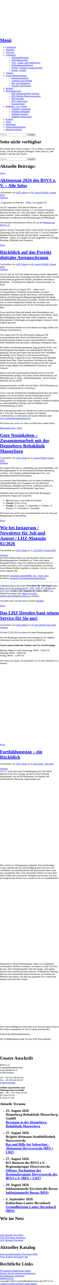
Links (8, 122)
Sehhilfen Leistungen (21, 109)
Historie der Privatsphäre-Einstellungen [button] (17, 1273)
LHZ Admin (21, 192)
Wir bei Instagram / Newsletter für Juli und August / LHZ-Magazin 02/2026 (23, 535)
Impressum (11, 124)
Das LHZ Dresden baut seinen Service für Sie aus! (29, 615)
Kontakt (9, 119)
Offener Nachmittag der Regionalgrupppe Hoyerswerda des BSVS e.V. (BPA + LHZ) (31, 1174)
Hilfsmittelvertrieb (19, 60)
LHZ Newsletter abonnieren (12, 1237)
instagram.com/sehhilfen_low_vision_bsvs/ (29, 575)
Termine (9, 73)
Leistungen (11, 55)
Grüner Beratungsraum (16, 75)
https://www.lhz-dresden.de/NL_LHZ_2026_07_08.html (25, 588)
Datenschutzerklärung (15, 127)
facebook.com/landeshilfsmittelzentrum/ (28, 578)
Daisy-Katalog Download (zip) (14, 1257)
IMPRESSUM (6, 1278)
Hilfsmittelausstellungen (22, 65)
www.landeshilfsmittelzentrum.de (15, 418)
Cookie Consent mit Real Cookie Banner (18, 1283)
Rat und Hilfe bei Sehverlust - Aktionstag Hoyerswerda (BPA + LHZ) (30, 1148)
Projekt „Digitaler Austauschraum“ (27, 68)
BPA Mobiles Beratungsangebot (26, 96)
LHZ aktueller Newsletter (11, 1235)
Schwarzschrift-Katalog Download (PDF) (19, 1254)
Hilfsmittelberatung (20, 57)
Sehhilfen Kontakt (19, 114)
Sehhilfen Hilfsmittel (20, 111)
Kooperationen (18, 104)
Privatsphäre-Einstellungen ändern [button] (15, 1271)
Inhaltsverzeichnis (14, 129)
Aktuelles (10, 50)
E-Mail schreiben (7, 1083)
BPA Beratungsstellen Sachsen (25, 93)
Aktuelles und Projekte (21, 80)
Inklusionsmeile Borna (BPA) (27, 1192)
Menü (5, 40)
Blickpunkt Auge (13, 91)
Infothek (9, 88)
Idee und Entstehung (20, 83)
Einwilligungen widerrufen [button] (12, 1276)
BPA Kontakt (17, 98)
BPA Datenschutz (19, 101)
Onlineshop (11, 47)
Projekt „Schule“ (19, 70)
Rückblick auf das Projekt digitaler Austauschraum (25, 255)
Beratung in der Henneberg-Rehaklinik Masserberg (26, 1124)
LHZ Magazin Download (11, 1240)
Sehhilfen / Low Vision (16, 106)
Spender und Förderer (21, 86)
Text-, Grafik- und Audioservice (25, 62)
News (2, 173)
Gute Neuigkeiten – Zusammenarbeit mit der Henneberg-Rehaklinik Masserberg (24, 443)
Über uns (10, 52)
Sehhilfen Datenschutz (21, 116)
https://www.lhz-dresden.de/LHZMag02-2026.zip (18, 594)
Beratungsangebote (20, 78)
